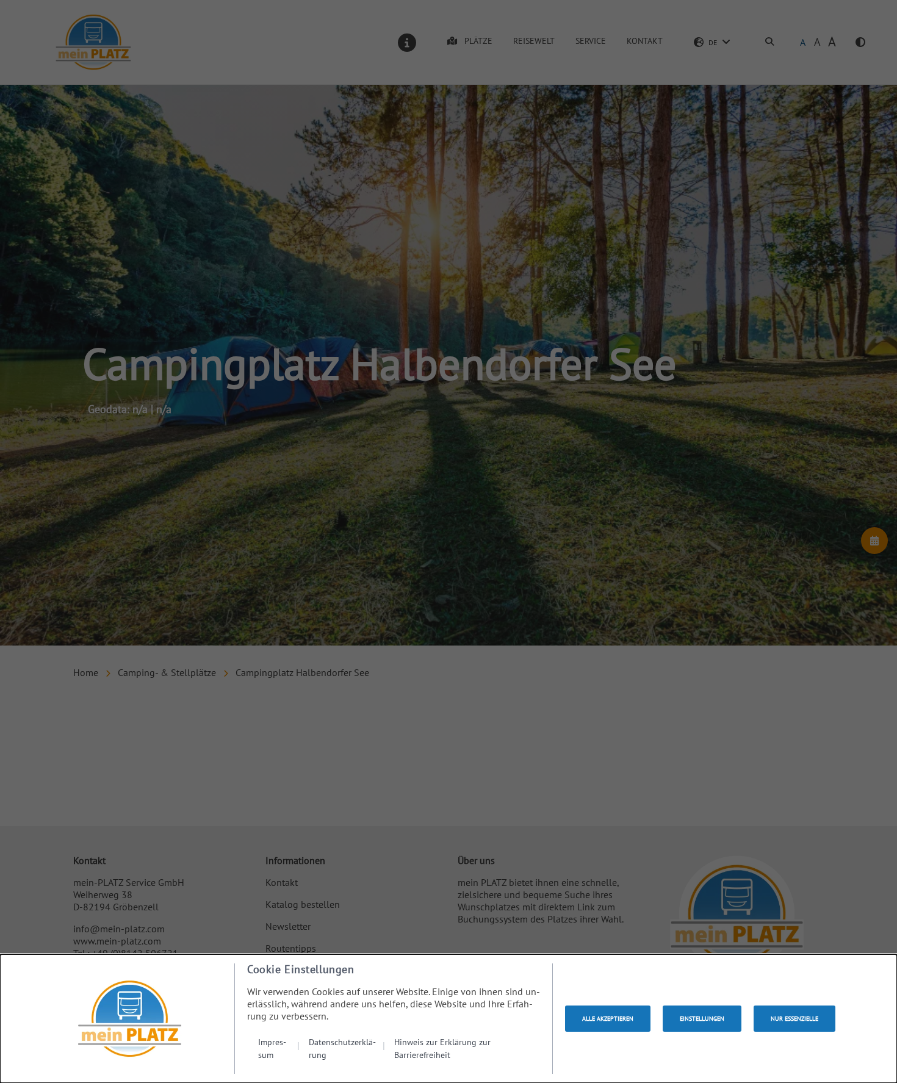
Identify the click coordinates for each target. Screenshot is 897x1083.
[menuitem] (279, 1047)
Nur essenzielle (794, 1019)
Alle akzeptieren (607, 1019)
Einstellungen (702, 1019)
